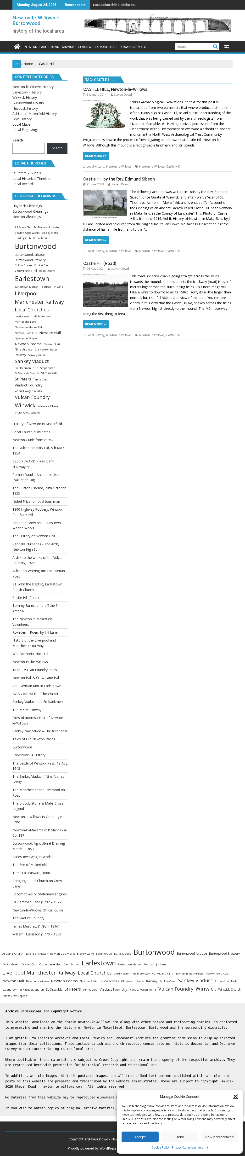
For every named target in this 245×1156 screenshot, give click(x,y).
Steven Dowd (123, 95)
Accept (140, 1136)
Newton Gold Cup (26, 333)
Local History (95, 166)
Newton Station (53, 344)
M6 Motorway (41, 316)
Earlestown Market (26, 286)
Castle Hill (173, 166)
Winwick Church (49, 406)
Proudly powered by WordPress (92, 1148)
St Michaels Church (27, 373)
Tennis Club (40, 379)
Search (17, 140)
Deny (179, 1136)
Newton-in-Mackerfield (29, 327)
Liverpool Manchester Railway (39, 297)
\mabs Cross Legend (27, 412)
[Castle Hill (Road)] (105, 276)
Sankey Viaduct (32, 361)
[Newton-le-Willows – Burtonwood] (17, 46)
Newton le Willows (26, 338)
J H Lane (58, 286)
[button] (235, 1096)
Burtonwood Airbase (30, 254)
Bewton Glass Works (27, 232)
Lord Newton (23, 316)
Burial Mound (41, 238)
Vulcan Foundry (32, 397)
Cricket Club (42, 265)
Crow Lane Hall (26, 271)
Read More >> (95, 156)
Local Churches (32, 309)
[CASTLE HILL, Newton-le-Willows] (105, 102)
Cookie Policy (160, 1147)
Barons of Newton (49, 227)
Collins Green (23, 265)
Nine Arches (23, 349)
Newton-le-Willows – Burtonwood (36, 20)
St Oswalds (49, 373)
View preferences (219, 1136)
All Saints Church (25, 227)
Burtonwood (35, 246)
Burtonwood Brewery (30, 260)
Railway (20, 355)
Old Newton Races (45, 349)
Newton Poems (28, 343)
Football (45, 286)
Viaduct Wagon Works (28, 391)
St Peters (23, 379)
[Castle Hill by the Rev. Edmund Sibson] (105, 191)
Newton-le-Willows (118, 166)
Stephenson (47, 368)
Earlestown (32, 278)
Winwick (25, 405)
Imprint (203, 1147)
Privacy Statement (184, 1147)
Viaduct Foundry (29, 385)
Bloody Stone (50, 232)
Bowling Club (23, 238)
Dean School (47, 271)
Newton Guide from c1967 (115, 4)
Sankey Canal (36, 355)
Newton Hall (50, 332)
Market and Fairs (25, 321)
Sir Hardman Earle (26, 368)
